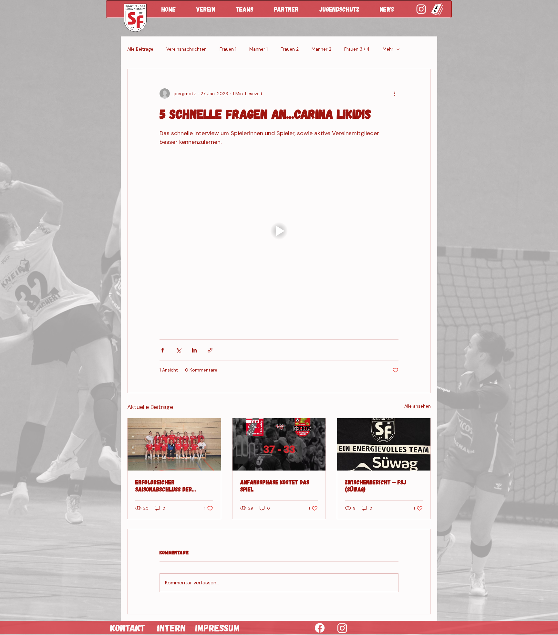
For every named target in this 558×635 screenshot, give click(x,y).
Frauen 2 (290, 49)
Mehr (388, 49)
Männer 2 (321, 49)
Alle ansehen (417, 406)
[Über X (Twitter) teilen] (178, 350)
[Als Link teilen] (210, 350)
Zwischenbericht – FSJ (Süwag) (375, 486)
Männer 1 (258, 49)
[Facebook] (319, 627)
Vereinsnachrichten (186, 49)
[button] (211, 9)
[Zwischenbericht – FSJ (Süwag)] (383, 444)
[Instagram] (342, 627)
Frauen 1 (228, 49)
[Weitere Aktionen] (394, 93)
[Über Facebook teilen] (163, 350)
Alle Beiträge (140, 49)
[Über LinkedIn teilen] (194, 350)
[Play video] (279, 231)
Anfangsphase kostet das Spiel (274, 486)
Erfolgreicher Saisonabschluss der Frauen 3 (163, 486)
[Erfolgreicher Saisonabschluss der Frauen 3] (174, 444)
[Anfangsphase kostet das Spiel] (279, 444)
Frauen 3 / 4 (357, 49)
